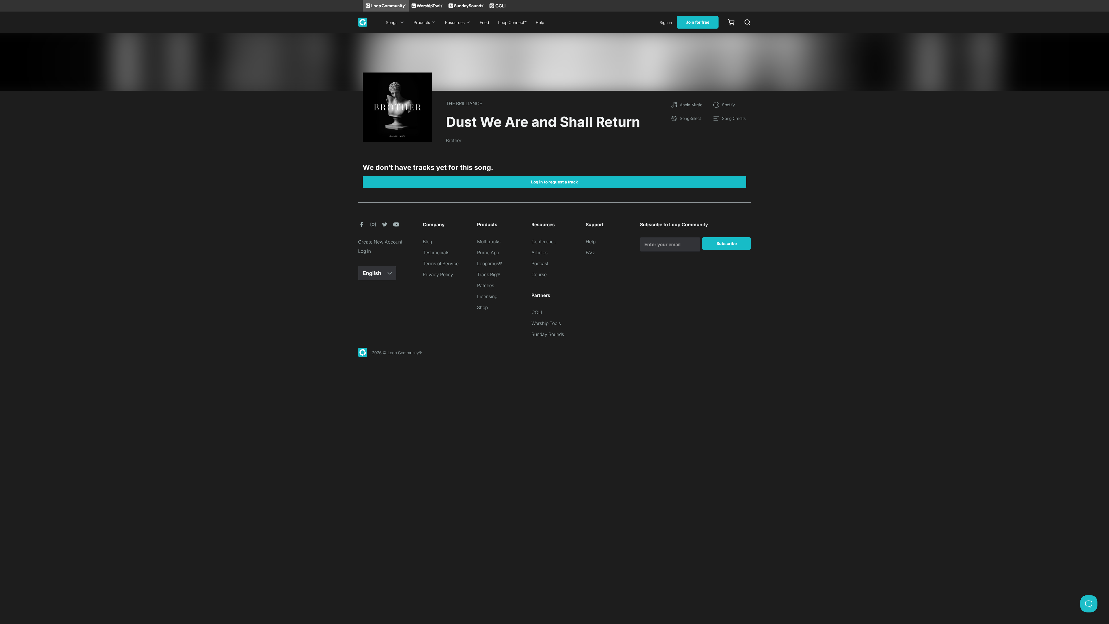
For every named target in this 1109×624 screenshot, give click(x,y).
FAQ (590, 252)
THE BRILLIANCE (464, 103)
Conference (543, 241)
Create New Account (380, 242)
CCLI (536, 312)
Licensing (487, 296)
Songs (391, 22)
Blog (427, 241)
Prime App (488, 252)
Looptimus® (489, 263)
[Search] (747, 22)
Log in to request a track (554, 181)
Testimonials (436, 252)
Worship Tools (546, 323)
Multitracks (488, 241)
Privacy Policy (438, 274)
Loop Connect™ (512, 22)
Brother (454, 140)
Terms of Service (441, 263)
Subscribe (727, 243)
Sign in (666, 22)
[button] (361, 224)
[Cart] (731, 22)
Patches (485, 285)
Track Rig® (488, 274)
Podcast (539, 263)
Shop (482, 307)
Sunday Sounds (547, 334)
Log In (364, 251)
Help (540, 22)
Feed (484, 22)
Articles (539, 252)
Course (539, 274)
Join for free (697, 22)
